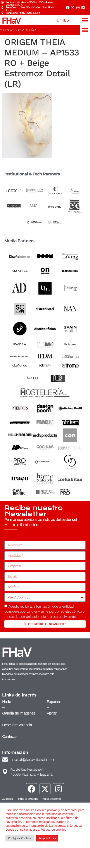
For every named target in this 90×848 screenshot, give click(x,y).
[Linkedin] (83, 7)
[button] (85, 20)
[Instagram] (78, 7)
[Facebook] (67, 7)
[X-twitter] (72, 7)
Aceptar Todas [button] (47, 838)
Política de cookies (53, 829)
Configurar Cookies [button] (19, 838)
